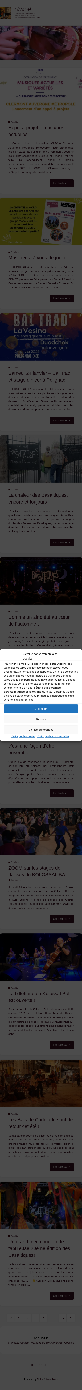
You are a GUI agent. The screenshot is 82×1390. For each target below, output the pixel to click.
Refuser (41, 719)
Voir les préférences (41, 729)
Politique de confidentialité (53, 736)
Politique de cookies (23, 736)
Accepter (41, 708)
